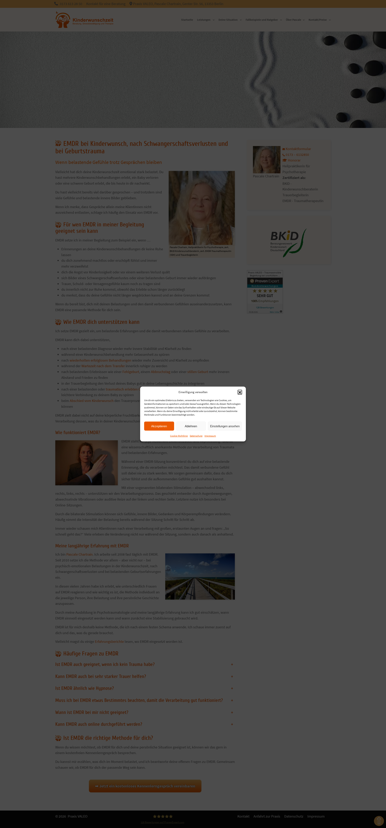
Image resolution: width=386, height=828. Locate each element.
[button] (240, 392)
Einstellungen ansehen (225, 426)
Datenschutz (196, 435)
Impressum (210, 435)
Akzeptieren (159, 426)
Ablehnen (191, 426)
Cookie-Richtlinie (179, 435)
